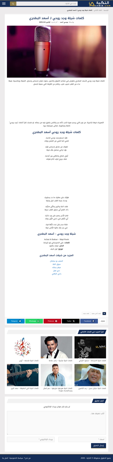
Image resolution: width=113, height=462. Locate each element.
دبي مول (56, 270)
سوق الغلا (57, 264)
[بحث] (13, 3)
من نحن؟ (27, 458)
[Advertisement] (56, 103)
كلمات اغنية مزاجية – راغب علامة (60, 360)
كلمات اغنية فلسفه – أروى (29, 360)
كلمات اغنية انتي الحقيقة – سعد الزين (25, 388)
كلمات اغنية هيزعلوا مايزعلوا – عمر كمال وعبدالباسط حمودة (57, 389)
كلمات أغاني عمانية (96, 313)
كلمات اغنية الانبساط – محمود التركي (92, 360)
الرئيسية (106, 10)
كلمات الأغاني (98, 10)
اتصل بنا (5, 458)
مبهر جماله (56, 267)
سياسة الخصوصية (16, 458)
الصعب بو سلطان (56, 261)
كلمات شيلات (86, 313)
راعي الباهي (56, 273)
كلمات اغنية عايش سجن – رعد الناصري (92, 388)
